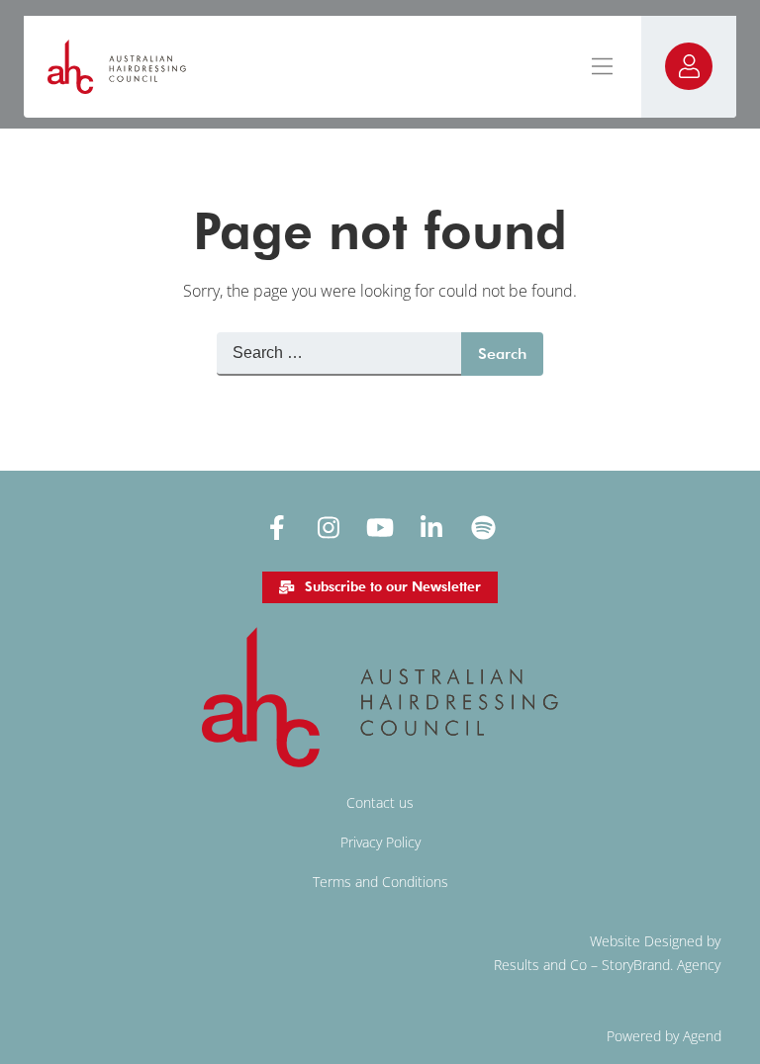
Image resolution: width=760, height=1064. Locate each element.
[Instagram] (328, 527)
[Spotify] (483, 527)
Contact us (380, 802)
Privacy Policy (380, 842)
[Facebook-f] (277, 527)
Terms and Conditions (380, 881)
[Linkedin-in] (431, 527)
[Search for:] (339, 354)
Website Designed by (655, 940)
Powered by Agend (664, 1035)
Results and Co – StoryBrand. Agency (607, 964)
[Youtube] (380, 527)
